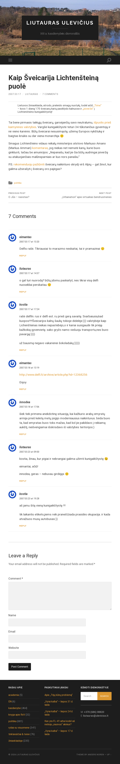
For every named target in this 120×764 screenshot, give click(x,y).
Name (12, 615)
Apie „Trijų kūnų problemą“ (58, 694)
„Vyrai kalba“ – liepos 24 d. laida (59, 713)
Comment (15, 578)
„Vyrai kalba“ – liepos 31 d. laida (59, 703)
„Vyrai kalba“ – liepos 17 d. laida (59, 732)
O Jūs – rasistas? (18, 195)
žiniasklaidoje (15, 740)
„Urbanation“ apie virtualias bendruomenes (87, 195)
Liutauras (31, 94)
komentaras (40, 148)
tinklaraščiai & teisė (19, 734)
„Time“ (97, 105)
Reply (22, 256)
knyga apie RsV (16, 714)
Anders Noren (96, 754)
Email (11, 631)
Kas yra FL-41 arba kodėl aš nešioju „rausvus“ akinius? (60, 723)
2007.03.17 (14, 94)
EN (10, 701)
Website (13, 647)
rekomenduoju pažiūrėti (29, 164)
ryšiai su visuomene (18, 727)
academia (13, 694)
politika (17, 183)
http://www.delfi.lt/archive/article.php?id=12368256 (53, 374)
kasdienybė (14, 708)
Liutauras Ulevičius (60, 23)
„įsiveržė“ (87, 108)
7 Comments (50, 94)
